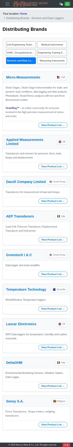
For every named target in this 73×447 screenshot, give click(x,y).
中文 (66, 445)
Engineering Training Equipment (52, 52)
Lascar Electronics (21, 324)
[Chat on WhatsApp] (67, 4)
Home (23, 13)
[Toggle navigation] (7, 4)
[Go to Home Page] (30, 4)
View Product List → (53, 125)
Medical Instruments (52, 44)
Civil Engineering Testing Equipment (21, 44)
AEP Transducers (20, 216)
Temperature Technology (26, 289)
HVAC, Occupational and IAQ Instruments (21, 52)
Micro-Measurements (23, 77)
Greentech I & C (19, 255)
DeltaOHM (14, 362)
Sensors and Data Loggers (21, 60)
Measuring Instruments (52, 60)
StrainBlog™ (12, 108)
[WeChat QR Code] (61, 4)
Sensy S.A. (15, 401)
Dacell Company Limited (26, 182)
